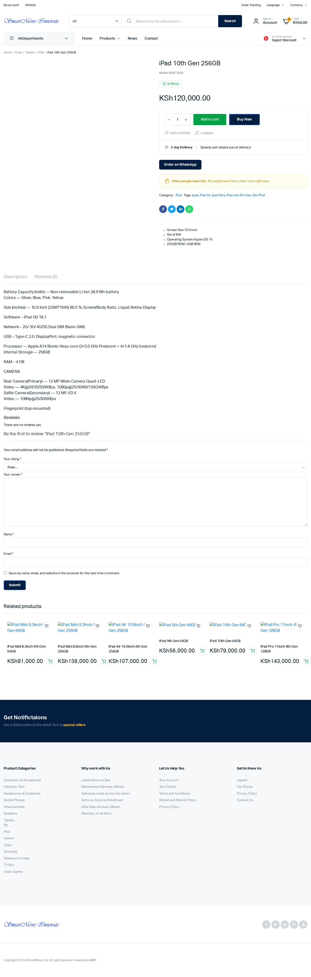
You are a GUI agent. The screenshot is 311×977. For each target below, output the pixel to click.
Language (273, 5)
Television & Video (16, 858)
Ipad (195, 195)
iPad (41, 52)
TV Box (9, 865)
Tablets (30, 52)
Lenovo (9, 838)
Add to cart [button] (50, 661)
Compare (207, 133)
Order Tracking (251, 5)
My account (11, 5)
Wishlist (30, 5)
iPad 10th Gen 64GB (225, 641)
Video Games (13, 872)
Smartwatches (14, 807)
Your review (13, 474)
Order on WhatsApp (180, 164)
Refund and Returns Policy (177, 800)
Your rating (12, 459)
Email (8, 554)
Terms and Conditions (174, 793)
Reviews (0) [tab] (46, 277)
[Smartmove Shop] (31, 21)
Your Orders (167, 786)
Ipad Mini (218, 195)
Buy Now (244, 119)
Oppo (8, 845)
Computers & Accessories (22, 780)
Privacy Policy (169, 807)
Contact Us (245, 800)
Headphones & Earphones (22, 793)
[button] (177, 132)
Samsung (10, 851)
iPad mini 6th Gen (238, 195)
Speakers (10, 813)
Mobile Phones (14, 800)
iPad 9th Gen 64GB (173, 641)
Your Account (168, 780)
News (132, 38)
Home (87, 38)
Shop (18, 52)
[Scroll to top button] (300, 966)
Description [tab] (15, 277)
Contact (151, 38)
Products (107, 38)
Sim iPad (258, 195)
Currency (296, 5)
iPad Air (205, 195)
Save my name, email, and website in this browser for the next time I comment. (64, 573)
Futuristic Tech (14, 786)
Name (9, 534)
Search (230, 21)
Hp (6, 825)
